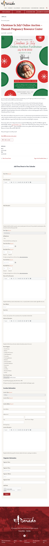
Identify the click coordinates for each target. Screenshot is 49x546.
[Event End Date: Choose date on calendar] (15, 262)
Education (6, 359)
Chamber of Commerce (43, 12)
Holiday (5, 367)
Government (6, 365)
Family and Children (7, 361)
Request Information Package (6, 541)
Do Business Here (30, 12)
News (21, 540)
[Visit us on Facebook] (24, 536)
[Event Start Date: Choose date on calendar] (15, 246)
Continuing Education (8, 358)
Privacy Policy (22, 531)
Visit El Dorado (6, 12)
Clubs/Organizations (7, 354)
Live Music (6, 368)
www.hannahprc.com (16, 124)
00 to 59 (10, 254)
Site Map (28, 531)
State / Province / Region (29, 419)
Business (5, 350)
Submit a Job (45, 541)
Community (6, 356)
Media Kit (15, 541)
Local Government (27, 541)
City (4, 419)
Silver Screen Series (6, 158)
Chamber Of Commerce (8, 352)
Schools (5, 372)
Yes (4, 238)
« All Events (3, 16)
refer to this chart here (24, 257)
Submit (6, 494)
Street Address (5, 409)
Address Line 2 (5, 414)
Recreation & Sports (7, 370)
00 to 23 (4, 254)
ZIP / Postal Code (6, 424)
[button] (7, 182)
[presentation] (7, 182)
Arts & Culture (7, 349)
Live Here (18, 12)
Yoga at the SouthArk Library (40, 158)
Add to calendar (7, 140)
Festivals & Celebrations (8, 363)
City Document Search (36, 541)
